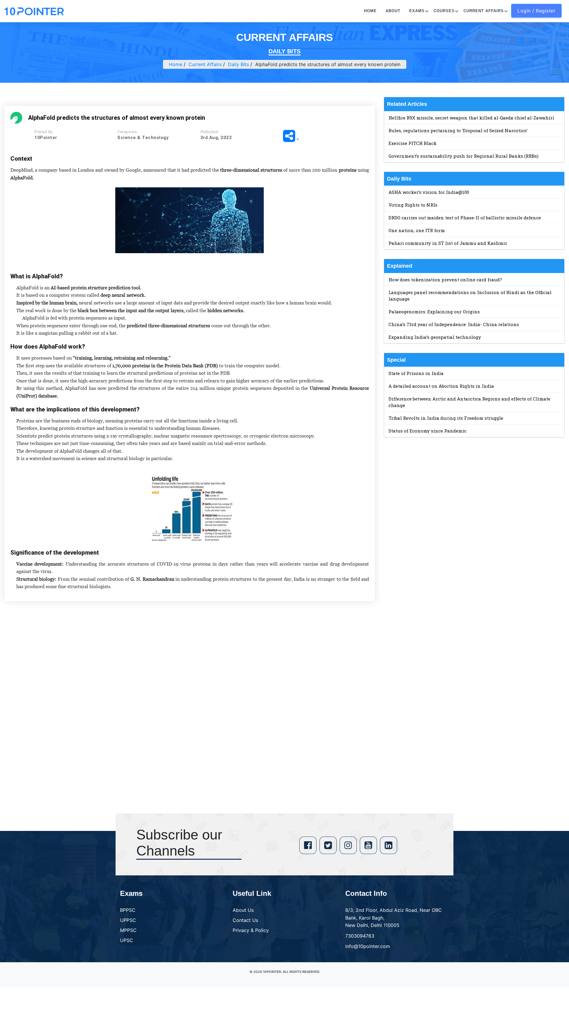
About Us (243, 910)
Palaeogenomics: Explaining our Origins (434, 312)
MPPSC (128, 930)
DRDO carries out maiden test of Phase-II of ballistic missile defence (465, 218)
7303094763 (359, 936)
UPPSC (128, 920)
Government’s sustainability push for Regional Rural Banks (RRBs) (463, 156)
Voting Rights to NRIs (413, 205)
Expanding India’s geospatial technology (435, 337)
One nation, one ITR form (417, 230)
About (393, 11)
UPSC (126, 940)
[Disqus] (190, 691)
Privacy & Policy (251, 930)
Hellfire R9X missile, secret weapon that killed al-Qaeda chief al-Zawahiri (471, 118)
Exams (417, 11)
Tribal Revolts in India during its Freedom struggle (446, 418)
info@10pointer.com (367, 946)
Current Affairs (483, 11)
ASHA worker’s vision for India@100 (429, 192)
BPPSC (127, 910)
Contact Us (245, 920)
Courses (444, 11)
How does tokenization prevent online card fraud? (445, 280)
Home (370, 11)
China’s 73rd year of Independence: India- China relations (454, 324)
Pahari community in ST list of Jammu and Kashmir (448, 243)
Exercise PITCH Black (413, 143)
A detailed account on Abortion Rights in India (441, 386)
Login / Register (536, 11)
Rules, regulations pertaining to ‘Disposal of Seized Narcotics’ (458, 130)
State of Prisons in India (416, 373)
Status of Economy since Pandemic (427, 431)
